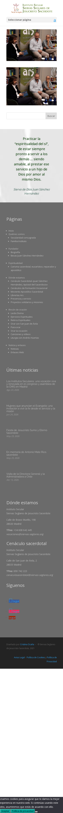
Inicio (11, 230)
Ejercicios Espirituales (22, 316)
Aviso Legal (19, 657)
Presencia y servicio (21, 298)
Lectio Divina (17, 313)
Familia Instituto (19, 241)
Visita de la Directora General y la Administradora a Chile (25, 475)
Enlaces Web (17, 352)
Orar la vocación (19, 330)
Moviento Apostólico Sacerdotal (27, 291)
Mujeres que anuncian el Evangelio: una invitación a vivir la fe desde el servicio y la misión (30, 408)
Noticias (15, 348)
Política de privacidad (23, 810)
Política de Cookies (36, 657)
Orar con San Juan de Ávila (24, 323)
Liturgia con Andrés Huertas (25, 337)
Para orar (15, 327)
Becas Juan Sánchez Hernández (27, 255)
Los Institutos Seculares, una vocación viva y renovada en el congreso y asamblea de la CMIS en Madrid (31, 384)
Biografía (15, 252)
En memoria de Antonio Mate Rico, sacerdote (26, 453)
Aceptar (5, 810)
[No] (36, 811)
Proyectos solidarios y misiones (27, 302)
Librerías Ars (17, 295)
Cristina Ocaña (27, 644)
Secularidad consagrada (23, 237)
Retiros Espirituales (20, 320)
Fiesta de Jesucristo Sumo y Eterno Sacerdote (26, 431)
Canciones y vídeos (21, 334)
